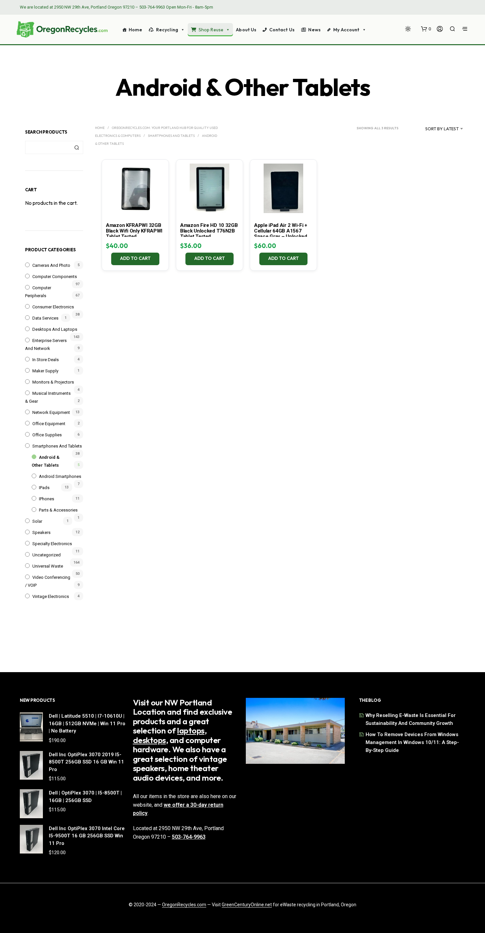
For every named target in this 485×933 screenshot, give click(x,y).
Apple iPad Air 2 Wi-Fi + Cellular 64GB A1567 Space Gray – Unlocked (280, 230)
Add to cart (135, 258)
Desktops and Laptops (54, 329)
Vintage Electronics (50, 596)
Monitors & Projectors (53, 382)
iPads (44, 487)
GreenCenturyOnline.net (247, 904)
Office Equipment (48, 423)
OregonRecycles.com (184, 904)
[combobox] (433, 128)
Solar (37, 521)
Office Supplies (47, 434)
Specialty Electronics (52, 543)
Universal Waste (47, 566)
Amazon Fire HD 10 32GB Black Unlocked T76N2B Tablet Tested (209, 230)
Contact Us (282, 30)
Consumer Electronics (53, 306)
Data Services (45, 318)
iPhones (46, 498)
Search (76, 147)
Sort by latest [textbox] (442, 128)
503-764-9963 (152, 7)
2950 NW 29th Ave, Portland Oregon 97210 (94, 7)
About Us (246, 30)
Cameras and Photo (51, 265)
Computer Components (54, 276)
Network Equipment (51, 412)
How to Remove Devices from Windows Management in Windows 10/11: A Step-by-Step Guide (412, 742)
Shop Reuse (211, 30)
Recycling (167, 30)
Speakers (41, 532)
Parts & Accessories (58, 510)
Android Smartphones (60, 476)
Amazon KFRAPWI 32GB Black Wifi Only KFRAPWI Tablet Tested (134, 230)
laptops (191, 730)
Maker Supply (45, 370)
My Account (346, 30)
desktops (149, 740)
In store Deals (45, 359)
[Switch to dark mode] (408, 29)
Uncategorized (46, 554)
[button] (426, 29)
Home (136, 30)
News (314, 30)
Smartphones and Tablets (57, 446)
